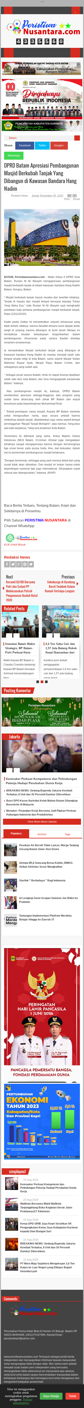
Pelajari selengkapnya (22, 1401)
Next (76, 621)
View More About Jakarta (42, 821)
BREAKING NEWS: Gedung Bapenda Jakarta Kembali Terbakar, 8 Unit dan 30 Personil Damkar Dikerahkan (47, 1247)
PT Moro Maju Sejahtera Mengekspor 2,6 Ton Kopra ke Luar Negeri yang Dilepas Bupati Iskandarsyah (47, 1267)
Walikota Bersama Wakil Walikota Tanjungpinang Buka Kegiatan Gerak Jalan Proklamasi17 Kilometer (46, 1207)
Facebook (25, 145)
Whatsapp (31, 564)
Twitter (42, 145)
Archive (41, 834)
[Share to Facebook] (22, 625)
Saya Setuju (51, 1396)
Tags (67, 834)
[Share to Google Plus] (33, 625)
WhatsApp (14, 155)
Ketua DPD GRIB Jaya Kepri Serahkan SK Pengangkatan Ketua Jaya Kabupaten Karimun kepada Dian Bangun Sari (49, 1227)
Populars (16, 833)
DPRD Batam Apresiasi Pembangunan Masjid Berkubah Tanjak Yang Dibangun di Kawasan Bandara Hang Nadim (41, 176)
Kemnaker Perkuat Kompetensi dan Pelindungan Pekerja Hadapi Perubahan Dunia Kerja (48, 1188)
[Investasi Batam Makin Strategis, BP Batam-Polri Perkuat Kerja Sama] (20, 621)
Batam (13, 137)
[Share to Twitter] (28, 625)
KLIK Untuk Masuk (15, 544)
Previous (4, 621)
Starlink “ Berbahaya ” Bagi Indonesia (42, 880)
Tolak (72, 1396)
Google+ (59, 145)
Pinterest (25, 564)
